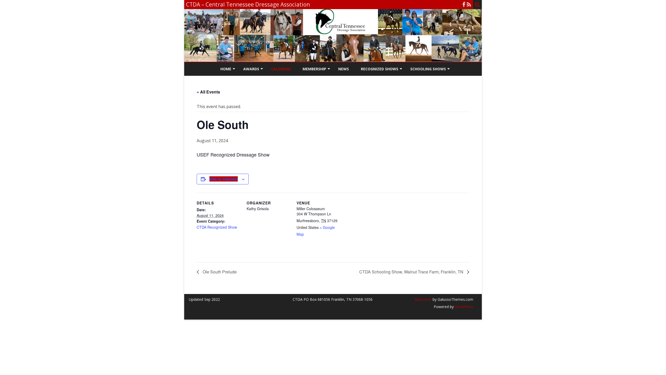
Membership (314, 68)
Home (225, 68)
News (343, 68)
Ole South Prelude (219, 272)
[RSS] (469, 4)
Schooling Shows (428, 68)
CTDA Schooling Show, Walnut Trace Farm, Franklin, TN (411, 272)
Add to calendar (223, 179)
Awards (251, 68)
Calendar (281, 68)
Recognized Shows (379, 68)
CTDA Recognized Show (217, 227)
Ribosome (423, 299)
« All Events (208, 92)
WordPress (463, 306)
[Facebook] (463, 4)
